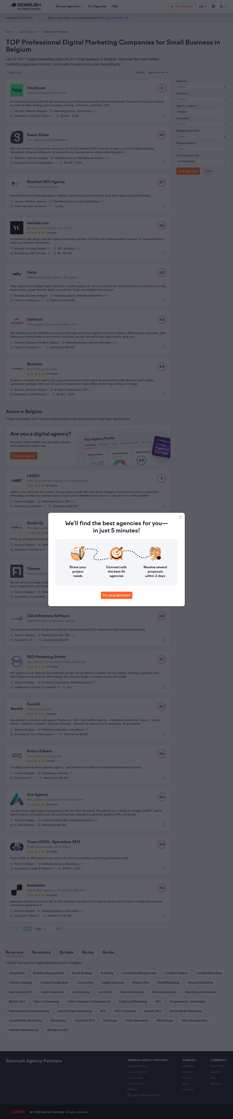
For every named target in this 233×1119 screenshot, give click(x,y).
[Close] (180, 517)
